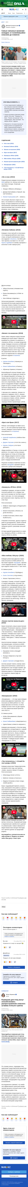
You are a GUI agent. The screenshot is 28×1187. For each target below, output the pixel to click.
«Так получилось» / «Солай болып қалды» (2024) (14, 168)
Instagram (15, 982)
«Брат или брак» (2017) (10, 152)
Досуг (3, 13)
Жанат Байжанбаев (9, 366)
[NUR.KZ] (14, 9)
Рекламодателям (14, 1176)
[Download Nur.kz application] (14, 3)
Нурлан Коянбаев (8, 361)
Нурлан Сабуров (8, 445)
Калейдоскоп (4, 991)
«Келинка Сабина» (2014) (11, 146)
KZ (23, 9)
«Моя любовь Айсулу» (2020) (12, 158)
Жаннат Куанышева (9, 197)
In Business (13, 239)
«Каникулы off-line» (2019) (11, 155)
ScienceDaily (5, 1041)
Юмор (3, 906)
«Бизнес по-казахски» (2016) (12, 149)
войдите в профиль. (9, 936)
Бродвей (10, 464)
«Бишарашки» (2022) (9, 164)
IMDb (3, 182)
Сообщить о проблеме (14, 1172)
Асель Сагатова (8, 575)
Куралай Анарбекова (9, 437)
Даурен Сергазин (8, 442)
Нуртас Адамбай (6, 242)
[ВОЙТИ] (25, 9)
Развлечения (19, 13)
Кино (13, 13)
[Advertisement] (14, 88)
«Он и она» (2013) (9, 143)
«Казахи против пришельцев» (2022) (14, 161)
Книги (9, 13)
